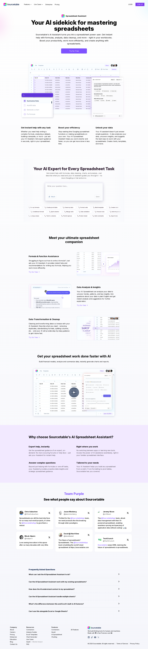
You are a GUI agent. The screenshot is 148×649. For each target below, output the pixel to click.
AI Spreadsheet (56, 634)
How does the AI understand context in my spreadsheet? (52, 589)
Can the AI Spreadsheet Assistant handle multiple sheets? (52, 597)
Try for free (33, 272)
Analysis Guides (31, 632)
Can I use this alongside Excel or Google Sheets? (48, 611)
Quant (34, 642)
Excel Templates (32, 634)
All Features (75, 630)
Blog (11, 642)
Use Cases (37, 4)
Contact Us (13, 644)
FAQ (27, 644)
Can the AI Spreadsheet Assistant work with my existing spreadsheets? (58, 582)
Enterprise (49, 4)
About (12, 630)
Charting (54, 637)
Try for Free (74, 51)
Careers (12, 632)
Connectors (30, 630)
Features (27, 4)
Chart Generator (31, 637)
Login (130, 4)
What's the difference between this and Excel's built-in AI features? (56, 604)
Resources (30, 627)
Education (13, 639)
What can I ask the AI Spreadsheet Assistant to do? (49, 574)
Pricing (57, 4)
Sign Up (140, 4)
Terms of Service (122, 643)
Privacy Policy (134, 643)
